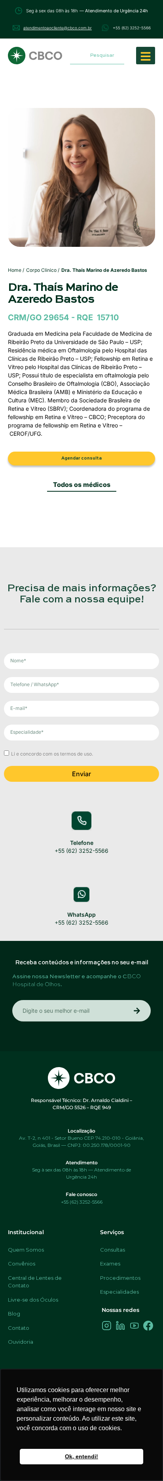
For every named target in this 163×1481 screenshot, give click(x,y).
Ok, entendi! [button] (81, 1456)
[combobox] (97, 55)
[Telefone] (81, 821)
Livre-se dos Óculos (33, 1299)
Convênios (21, 1263)
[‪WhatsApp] (81, 894)
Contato (18, 1328)
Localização (81, 1131)
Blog (14, 1313)
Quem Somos (26, 1249)
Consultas (112, 1249)
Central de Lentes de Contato (35, 1282)
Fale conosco (81, 1194)
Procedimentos (120, 1278)
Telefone (81, 842)
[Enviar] (137, 1010)
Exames (110, 1263)
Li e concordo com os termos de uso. (52, 753)
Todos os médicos (81, 485)
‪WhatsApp (81, 914)
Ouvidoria (20, 1342)
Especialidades (119, 1292)
